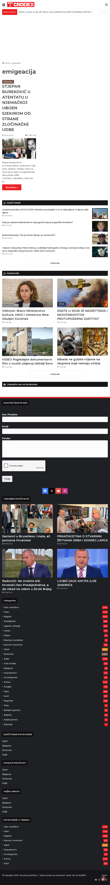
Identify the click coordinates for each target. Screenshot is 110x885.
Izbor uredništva (11, 607)
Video (6, 612)
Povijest (7, 686)
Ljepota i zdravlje (12, 626)
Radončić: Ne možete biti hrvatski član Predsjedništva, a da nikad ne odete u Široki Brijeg (27, 585)
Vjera (6, 691)
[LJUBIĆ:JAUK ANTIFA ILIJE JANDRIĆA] (82, 563)
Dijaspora (8, 668)
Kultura (7, 682)
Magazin (8, 616)
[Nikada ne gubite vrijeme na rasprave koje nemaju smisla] (82, 341)
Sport (6, 696)
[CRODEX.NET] (20, 4)
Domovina (8, 82)
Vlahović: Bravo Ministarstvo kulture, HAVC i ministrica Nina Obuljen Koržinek (25, 315)
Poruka (7, 438)
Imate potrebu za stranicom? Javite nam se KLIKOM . (63, 875)
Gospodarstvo (10, 673)
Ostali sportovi (11, 719)
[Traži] (106, 5)
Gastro (7, 635)
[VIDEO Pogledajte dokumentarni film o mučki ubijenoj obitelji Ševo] (27, 341)
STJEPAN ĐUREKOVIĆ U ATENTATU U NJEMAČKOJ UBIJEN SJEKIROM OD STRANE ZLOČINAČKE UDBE (16, 108)
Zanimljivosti (9, 621)
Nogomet (8, 700)
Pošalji (7, 479)
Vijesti (6, 649)
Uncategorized (10, 677)
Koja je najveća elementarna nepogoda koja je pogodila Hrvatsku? (37, 222)
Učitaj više (55, 263)
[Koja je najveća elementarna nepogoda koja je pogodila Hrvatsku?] (100, 226)
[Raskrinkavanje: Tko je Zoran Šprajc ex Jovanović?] (100, 239)
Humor (7, 630)
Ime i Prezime (10, 414)
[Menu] (3, 5)
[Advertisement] (55, 39)
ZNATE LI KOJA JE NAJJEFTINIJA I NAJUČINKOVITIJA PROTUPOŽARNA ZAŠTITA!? (82, 315)
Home (7, 63)
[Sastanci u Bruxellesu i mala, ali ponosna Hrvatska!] (27, 518)
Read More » (12, 187)
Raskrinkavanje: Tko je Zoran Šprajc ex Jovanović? (28, 235)
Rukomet (8, 724)
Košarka (7, 715)
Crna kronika (10, 663)
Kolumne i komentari (13, 640)
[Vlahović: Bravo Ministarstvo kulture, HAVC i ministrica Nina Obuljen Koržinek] (27, 293)
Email (6, 426)
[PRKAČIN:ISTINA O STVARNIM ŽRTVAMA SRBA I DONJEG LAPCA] (82, 518)
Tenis (6, 705)
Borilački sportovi (12, 710)
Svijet (6, 658)
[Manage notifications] (103, 878)
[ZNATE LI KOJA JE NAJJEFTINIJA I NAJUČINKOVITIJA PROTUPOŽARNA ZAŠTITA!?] (82, 293)
